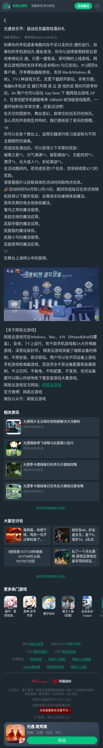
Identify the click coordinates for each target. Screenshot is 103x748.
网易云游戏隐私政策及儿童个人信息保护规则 (64, 690)
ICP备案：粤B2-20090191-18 (51, 717)
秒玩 (62, 740)
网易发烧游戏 (55, 667)
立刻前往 (83, 6)
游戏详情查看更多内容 (50, 508)
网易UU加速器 (81, 659)
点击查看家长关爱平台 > (55, 710)
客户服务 (28, 690)
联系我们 (44, 694)
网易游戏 (36, 659)
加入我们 (72, 694)
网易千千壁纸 (57, 659)
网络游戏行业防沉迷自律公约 (51, 705)
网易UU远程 (78, 667)
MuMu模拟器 (31, 667)
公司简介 (14, 690)
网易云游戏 (51, 385)
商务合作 (58, 694)
